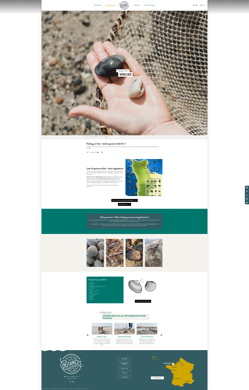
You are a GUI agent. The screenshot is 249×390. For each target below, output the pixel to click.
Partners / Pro (124, 368)
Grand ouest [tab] (155, 359)
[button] (203, 5)
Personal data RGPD (64, 388)
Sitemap (87, 388)
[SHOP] (247, 199)
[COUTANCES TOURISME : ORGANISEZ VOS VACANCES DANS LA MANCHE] (124, 5)
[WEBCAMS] (247, 187)
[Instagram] (73, 381)
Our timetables (124, 377)
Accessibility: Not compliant (79, 388)
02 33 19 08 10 (72, 378)
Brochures (124, 359)
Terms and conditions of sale (54, 388)
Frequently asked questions (124, 364)
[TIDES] (247, 195)
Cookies (71, 388)
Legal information (45, 388)
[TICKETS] (247, 202)
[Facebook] (70, 381)
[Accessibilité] (194, 5)
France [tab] (154, 357)
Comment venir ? (157, 378)
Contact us (124, 372)
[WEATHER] (247, 191)
